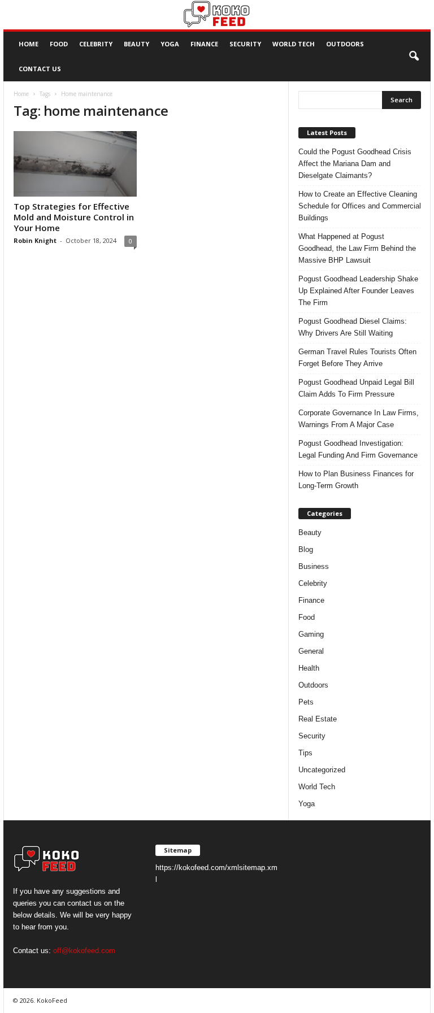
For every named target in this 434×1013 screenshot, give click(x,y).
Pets (306, 702)
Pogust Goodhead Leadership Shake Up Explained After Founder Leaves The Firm (358, 291)
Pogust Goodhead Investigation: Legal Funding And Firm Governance (358, 449)
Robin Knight (35, 240)
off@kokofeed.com (84, 950)
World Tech (293, 44)
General (311, 651)
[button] (413, 56)
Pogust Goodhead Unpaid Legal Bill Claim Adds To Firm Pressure (356, 388)
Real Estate (317, 719)
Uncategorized (321, 770)
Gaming (311, 634)
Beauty (136, 44)
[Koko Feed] (217, 14)
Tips (305, 753)
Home (28, 44)
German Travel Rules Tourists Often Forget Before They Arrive (357, 357)
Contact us (40, 68)
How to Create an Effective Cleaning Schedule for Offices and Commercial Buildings (359, 206)
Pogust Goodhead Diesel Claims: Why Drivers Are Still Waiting (352, 327)
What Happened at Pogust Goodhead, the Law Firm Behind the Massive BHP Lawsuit (357, 248)
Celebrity (95, 44)
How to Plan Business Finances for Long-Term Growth (356, 479)
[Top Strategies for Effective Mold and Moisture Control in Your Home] (75, 164)
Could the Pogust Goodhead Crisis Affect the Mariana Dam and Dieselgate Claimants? (354, 163)
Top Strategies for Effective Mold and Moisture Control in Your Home (74, 217)
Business (313, 566)
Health (308, 668)
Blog (305, 549)
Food (59, 44)
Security (245, 44)
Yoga (169, 44)
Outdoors (345, 44)
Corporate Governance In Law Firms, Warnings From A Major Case (358, 418)
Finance (204, 44)
